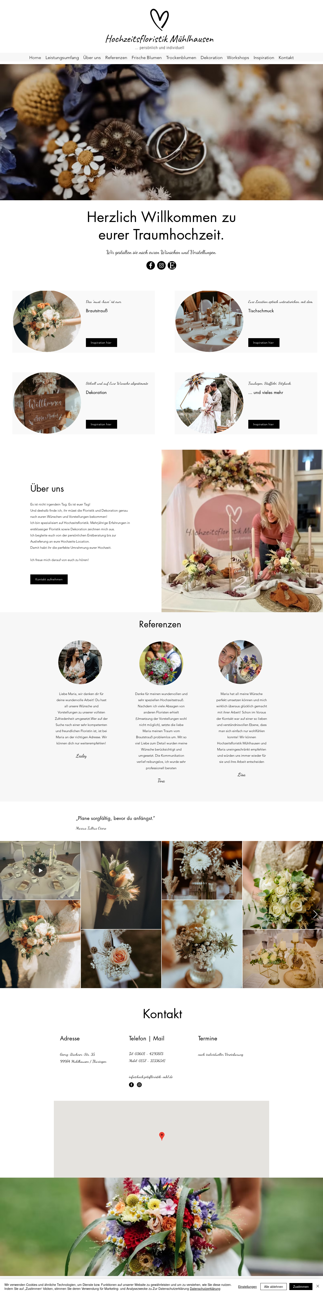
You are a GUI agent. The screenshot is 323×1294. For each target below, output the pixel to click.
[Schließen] (317, 1286)
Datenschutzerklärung (205, 1288)
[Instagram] (161, 265)
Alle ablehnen (273, 1286)
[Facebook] (150, 265)
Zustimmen (301, 1286)
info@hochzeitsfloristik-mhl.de (151, 1076)
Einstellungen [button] (247, 1286)
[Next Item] (315, 914)
